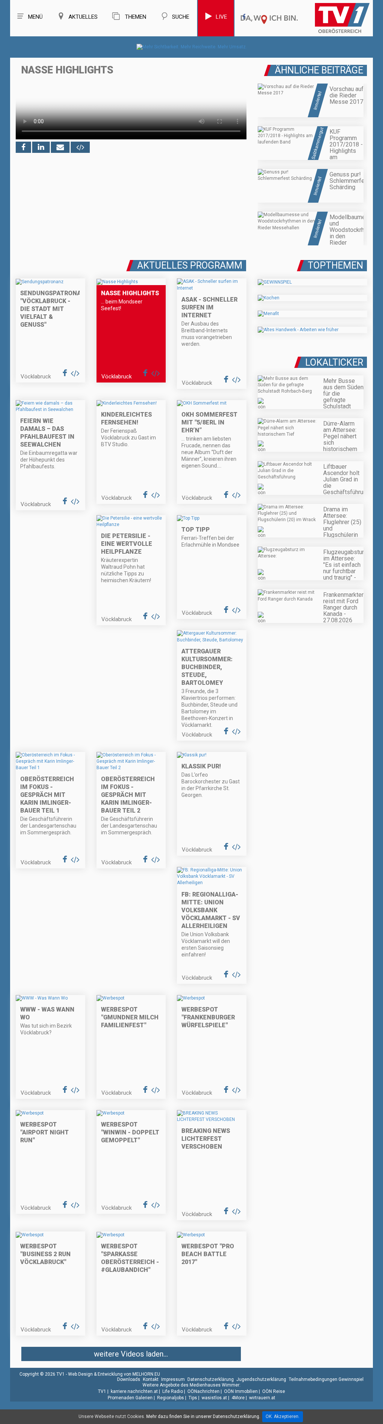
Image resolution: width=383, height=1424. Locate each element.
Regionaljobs (170, 1397)
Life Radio (172, 1391)
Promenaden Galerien (130, 1397)
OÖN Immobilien (241, 1391)
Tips (193, 1397)
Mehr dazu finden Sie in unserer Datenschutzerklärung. (203, 1416)
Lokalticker (334, 362)
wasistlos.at (214, 1397)
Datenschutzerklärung (210, 1379)
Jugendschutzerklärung (261, 1379)
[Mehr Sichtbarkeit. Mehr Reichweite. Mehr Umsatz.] (192, 46)
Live (221, 16)
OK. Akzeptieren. (283, 1416)
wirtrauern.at (262, 1397)
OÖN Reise (273, 1391)
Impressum (173, 1379)
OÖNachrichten (203, 1391)
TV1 (102, 1391)
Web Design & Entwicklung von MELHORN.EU (114, 1374)
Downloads (128, 1379)
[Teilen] (60, 147)
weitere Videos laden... (131, 1353)
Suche (180, 16)
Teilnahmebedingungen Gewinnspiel (326, 1379)
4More (238, 1397)
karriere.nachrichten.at (134, 1391)
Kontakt (151, 1379)
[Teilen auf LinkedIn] (41, 147)
